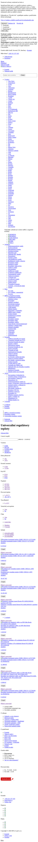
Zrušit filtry (7, 522)
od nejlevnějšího (9, 535)
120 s (6, 460)
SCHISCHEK (8, 449)
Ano (5, 509)
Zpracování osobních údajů (12, 726)
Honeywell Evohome (10, 740)
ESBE (6, 446)
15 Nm (6, 468)
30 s (5, 458)
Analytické (6, 27)
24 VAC (6, 484)
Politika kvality (8, 747)
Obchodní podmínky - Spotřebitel (14, 721)
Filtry (6, 289)
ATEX (6, 373)
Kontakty (7, 408)
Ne (5, 511)
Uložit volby (4, 31)
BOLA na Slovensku (10, 735)
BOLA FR (7, 739)
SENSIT (7, 451)
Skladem (7, 525)
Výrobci (6, 79)
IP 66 (5, 478)
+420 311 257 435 (13, 53)
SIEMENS (7, 452)
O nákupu (7, 404)
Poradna (6, 406)
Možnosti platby (9, 718)
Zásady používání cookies (12, 724)
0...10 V (6, 503)
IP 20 (5, 474)
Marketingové (7, 29)
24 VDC (7, 485)
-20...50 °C (7, 497)
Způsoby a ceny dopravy (11, 716)
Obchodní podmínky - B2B (12, 723)
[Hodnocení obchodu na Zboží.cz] (7, 780)
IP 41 (5, 476)
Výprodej (7, 401)
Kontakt (29, 50)
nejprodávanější (9, 533)
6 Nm (6, 466)
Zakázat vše (11, 23)
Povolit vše (20, 23)
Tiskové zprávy (8, 734)
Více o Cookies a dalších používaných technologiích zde (17, 20)
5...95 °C (7, 495)
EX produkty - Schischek (11, 742)
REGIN (6, 447)
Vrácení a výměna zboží (11, 719)
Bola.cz (8, 66)
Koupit (3, 549)
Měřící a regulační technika (12, 295)
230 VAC (7, 487)
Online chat (7, 802)
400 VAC (7, 489)
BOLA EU (7, 737)
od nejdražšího (8, 536)
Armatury (7, 244)
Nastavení (4, 23)
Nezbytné (6, 25)
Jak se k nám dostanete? (11, 760)
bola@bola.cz (8, 800)
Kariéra (6, 745)
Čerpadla (7, 337)
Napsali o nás (8, 744)
